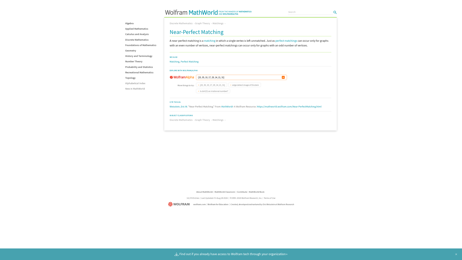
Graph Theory (202, 23)
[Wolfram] (179, 204)
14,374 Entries (193, 198)
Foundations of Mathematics (140, 45)
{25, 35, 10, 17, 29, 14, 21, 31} (212, 85)
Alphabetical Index (135, 83)
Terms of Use (269, 198)
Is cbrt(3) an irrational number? (214, 91)
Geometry (130, 50)
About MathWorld (204, 191)
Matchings (218, 23)
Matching (174, 61)
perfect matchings (286, 40)
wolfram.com (199, 204)
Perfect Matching (190, 61)
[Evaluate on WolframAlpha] (283, 77)
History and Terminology (138, 56)
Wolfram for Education (218, 204)
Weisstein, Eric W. (179, 106)
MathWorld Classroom (225, 191)
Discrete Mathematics (137, 39)
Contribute (242, 191)
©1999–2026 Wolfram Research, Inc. (246, 198)
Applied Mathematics (136, 28)
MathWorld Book (256, 191)
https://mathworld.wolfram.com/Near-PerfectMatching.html (289, 106)
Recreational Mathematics (139, 72)
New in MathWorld (135, 88)
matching (209, 40)
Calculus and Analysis (137, 34)
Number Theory (133, 61)
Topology (130, 77)
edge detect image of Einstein (245, 85)
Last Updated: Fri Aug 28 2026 (214, 198)
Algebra (129, 23)
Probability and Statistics (139, 67)
